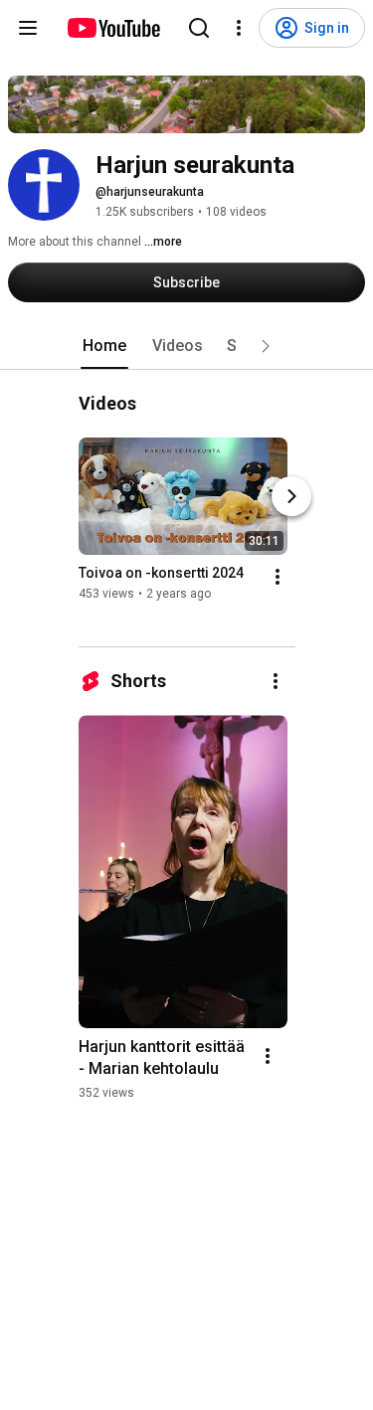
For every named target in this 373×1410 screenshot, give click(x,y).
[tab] (104, 346)
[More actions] (277, 577)
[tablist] (187, 346)
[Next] (291, 496)
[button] (265, 346)
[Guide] (28, 28)
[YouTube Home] (113, 28)
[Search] (199, 28)
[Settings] (239, 28)
